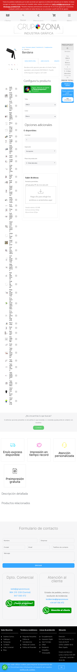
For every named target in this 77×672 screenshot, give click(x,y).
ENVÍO (56, 61)
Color (26, 111)
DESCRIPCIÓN (30, 61)
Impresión (28, 147)
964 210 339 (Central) (20, 592)
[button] (67, 84)
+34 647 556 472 (57, 603)
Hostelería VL (39, 47)
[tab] (30, 61)
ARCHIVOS (45, 61)
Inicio (23, 47)
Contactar (38, 428)
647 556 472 (20, 596)
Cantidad (27, 135)
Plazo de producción (31, 158)
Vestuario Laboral (30, 47)
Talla (26, 99)
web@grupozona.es (20, 589)
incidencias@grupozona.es (57, 599)
